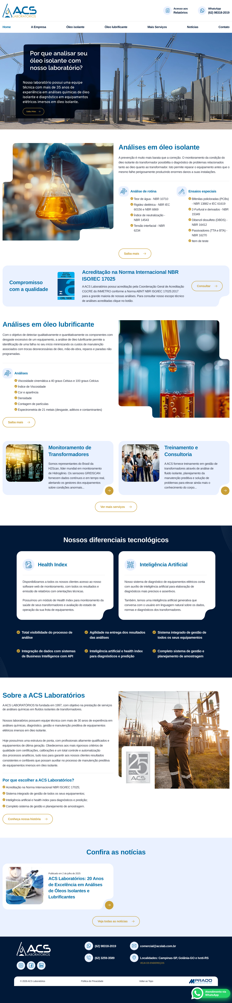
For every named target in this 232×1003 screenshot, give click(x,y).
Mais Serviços (157, 27)
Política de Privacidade (92, 981)
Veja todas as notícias (113, 921)
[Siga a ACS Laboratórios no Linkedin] (41, 965)
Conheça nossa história (24, 819)
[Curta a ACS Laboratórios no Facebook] (31, 965)
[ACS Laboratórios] (29, 10)
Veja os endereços (152, 963)
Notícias (192, 27)
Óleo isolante (75, 27)
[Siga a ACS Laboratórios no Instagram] (21, 965)
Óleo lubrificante (116, 27)
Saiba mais (131, 253)
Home (7, 27)
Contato (224, 27)
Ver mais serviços (112, 507)
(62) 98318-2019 (218, 12)
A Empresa (38, 27)
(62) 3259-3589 (104, 958)
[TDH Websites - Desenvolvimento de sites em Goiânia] (200, 981)
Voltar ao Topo (146, 981)
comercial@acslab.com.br (158, 946)
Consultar (203, 286)
